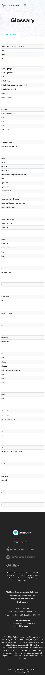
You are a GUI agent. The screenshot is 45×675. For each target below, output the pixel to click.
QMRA (25, 532)
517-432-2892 (34, 615)
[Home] (4, 6)
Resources (14, 35)
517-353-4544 (17, 615)
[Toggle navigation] (25, 5)
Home (6, 35)
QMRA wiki (13, 5)
